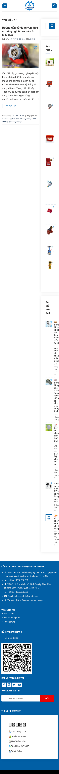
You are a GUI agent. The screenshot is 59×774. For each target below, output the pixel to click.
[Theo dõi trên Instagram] (9, 685)
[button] (4, 5)
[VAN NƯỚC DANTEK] (29, 6)
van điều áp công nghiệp (22, 118)
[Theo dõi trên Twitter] (14, 685)
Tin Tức (14, 116)
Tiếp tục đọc (11, 106)
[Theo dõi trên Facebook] (4, 685)
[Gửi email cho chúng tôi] (19, 685)
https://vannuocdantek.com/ (29, 600)
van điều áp (6, 118)
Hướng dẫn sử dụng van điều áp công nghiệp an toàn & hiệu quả (20, 31)
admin (32, 39)
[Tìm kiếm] (54, 5)
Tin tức (21, 116)
